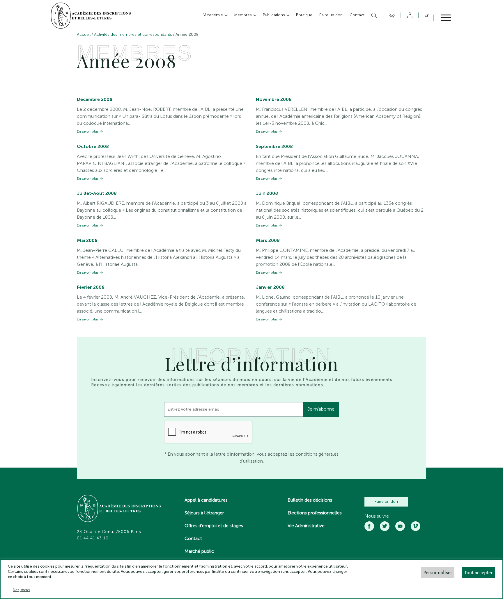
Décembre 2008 (94, 99)
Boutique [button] (304, 15)
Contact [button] (357, 15)
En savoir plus (87, 131)
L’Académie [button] (212, 15)
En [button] (427, 15)
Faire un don (386, 501)
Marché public (199, 551)
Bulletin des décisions (310, 500)
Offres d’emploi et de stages (214, 525)
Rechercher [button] (374, 15)
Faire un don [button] (331, 15)
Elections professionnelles (315, 513)
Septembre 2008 (274, 146)
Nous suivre (376, 516)
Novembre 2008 (274, 99)
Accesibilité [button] (391, 15)
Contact (193, 538)
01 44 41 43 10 (93, 538)
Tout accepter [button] (478, 572)
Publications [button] (274, 15)
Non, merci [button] (21, 590)
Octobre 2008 (93, 146)
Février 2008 (91, 287)
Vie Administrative (306, 525)
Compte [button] (409, 15)
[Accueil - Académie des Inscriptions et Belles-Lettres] (119, 509)
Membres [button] (243, 15)
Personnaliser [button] (437, 572)
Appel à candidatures (206, 500)
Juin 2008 (267, 193)
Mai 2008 (87, 240)
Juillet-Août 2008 (97, 193)
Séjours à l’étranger (204, 513)
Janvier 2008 (270, 287)
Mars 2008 (268, 240)
